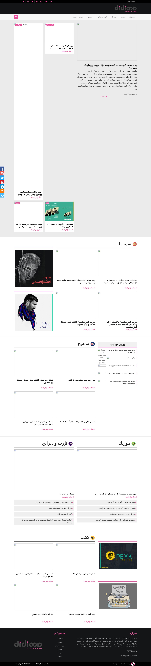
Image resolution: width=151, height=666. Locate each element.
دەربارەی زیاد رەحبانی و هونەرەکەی (122, 514)
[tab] (33, 246)
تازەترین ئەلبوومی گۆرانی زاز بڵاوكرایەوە (120, 502)
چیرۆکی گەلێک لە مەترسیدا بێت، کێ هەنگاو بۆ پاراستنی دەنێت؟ (61, 47)
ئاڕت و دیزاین (49, 24)
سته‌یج (84, 343)
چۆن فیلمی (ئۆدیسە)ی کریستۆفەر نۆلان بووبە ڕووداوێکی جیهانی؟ (110, 66)
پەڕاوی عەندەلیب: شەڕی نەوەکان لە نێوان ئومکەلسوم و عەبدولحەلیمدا (29, 225)
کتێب (47, 203)
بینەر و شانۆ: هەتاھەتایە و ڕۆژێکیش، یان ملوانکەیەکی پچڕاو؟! (122, 382)
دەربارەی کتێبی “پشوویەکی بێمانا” (59, 508)
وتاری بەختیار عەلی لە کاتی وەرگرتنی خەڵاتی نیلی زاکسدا (121, 351)
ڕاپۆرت (18, 203)
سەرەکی (132, 17)
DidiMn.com (31, 664)
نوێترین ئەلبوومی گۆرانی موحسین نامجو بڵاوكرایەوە (117, 508)
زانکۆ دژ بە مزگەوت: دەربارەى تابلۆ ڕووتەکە (121, 365)
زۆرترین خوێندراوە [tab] (117, 344)
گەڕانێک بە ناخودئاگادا (64, 514)
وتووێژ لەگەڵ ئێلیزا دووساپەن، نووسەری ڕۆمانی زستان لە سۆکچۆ (30, 193)
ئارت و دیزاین (102, 17)
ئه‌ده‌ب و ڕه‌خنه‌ (77, 17)
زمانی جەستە (131, 358)
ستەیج (90, 17)
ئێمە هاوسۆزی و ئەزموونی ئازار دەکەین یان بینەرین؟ (53, 502)
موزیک (113, 17)
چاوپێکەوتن (18, 24)
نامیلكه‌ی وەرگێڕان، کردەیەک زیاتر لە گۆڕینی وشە (60, 225)
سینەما (123, 17)
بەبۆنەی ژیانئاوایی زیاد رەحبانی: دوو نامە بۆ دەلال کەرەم (115, 520)
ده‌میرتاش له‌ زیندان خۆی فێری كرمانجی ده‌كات (121, 373)
